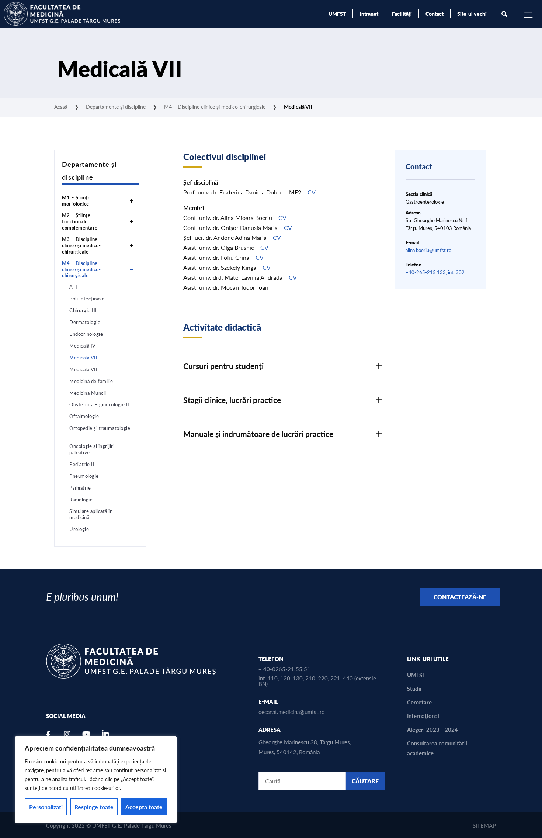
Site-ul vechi (472, 13)
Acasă (60, 106)
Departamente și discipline (116, 106)
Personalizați (46, 807)
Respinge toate (94, 807)
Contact (434, 13)
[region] (96, 779)
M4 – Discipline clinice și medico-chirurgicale (214, 106)
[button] (285, 366)
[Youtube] (86, 734)
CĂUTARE (365, 781)
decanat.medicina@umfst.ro (291, 711)
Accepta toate (144, 807)
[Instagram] (67, 734)
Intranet (369, 13)
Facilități (402, 13)
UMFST (337, 13)
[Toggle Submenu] (131, 201)
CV (312, 192)
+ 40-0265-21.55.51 (284, 669)
